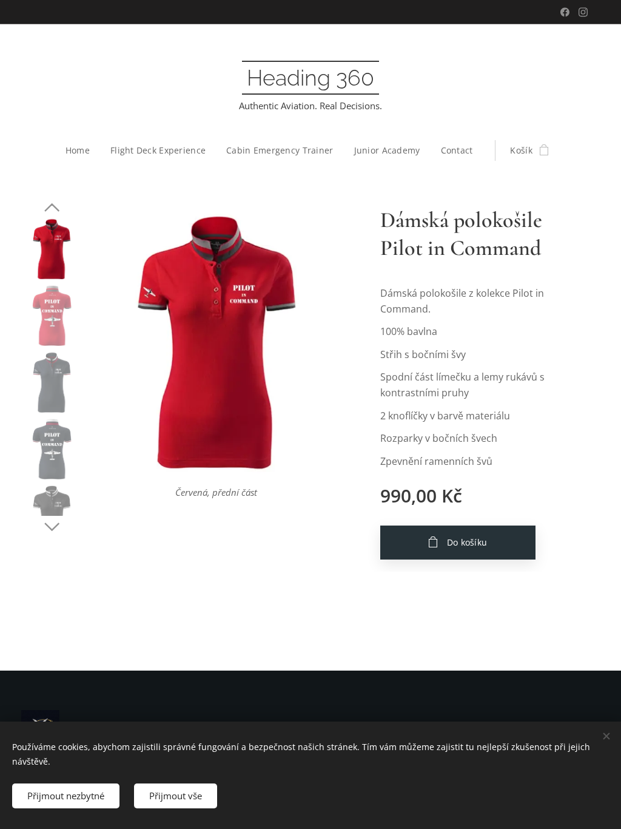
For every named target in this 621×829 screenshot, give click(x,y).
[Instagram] (583, 12)
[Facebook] (564, 12)
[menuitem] (82, 150)
